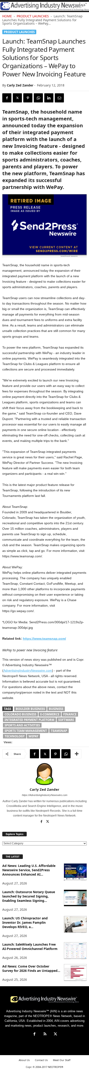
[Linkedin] (48, 97)
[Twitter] (17, 97)
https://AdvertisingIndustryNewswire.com (44, 795)
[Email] (59, 97)
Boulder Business (30, 709)
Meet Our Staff (62, 1060)
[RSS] (45, 1034)
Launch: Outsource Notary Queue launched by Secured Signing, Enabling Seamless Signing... (28, 896)
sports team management (26, 731)
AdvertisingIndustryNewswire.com (27, 670)
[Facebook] (6, 97)
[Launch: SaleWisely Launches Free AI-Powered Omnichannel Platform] (75, 950)
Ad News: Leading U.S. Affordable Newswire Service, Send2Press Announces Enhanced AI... (28, 869)
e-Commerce (49, 714)
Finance (69, 714)
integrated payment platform (29, 720)
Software (66, 720)
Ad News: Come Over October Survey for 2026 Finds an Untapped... (31, 968)
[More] (76, 753)
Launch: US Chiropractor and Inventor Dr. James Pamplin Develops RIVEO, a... (25, 922)
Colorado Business (20, 714)
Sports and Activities (22, 725)
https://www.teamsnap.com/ (44, 638)
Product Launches (33, 16)
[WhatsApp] (38, 97)
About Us (24, 1060)
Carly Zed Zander (20, 85)
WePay (33, 736)
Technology (15, 736)
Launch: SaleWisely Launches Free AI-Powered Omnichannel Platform (30, 946)
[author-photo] (44, 774)
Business (56, 709)
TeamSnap (59, 731)
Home (7, 16)
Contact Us (41, 1060)
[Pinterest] (27, 97)
